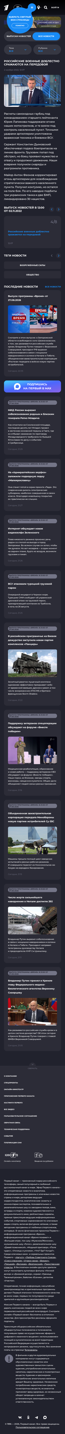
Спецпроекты (11, 1083)
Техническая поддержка (17, 1129)
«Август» (19, 1257)
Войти (55, 7)
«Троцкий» (9, 1264)
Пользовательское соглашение (20, 1116)
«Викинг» (44, 1260)
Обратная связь (12, 1123)
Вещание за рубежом (43, 1161)
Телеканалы (30, 1350)
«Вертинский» (35, 1264)
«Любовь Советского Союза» (40, 1257)
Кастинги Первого (13, 1103)
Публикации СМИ (13, 1143)
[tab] (46, 36)
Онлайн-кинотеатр (14, 1089)
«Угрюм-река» (30, 1260)
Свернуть (32, 1068)
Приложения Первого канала (19, 1096)
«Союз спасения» (13, 1260)
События (8, 1136)
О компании (10, 1076)
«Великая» (21, 1264)
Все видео (9, 1109)
